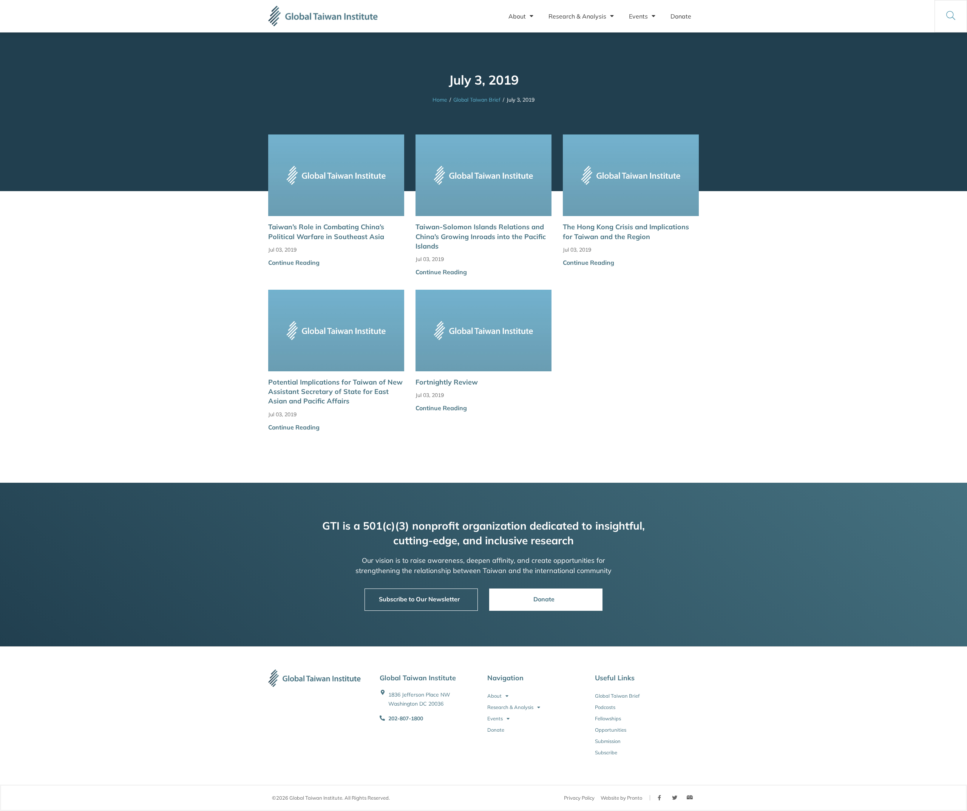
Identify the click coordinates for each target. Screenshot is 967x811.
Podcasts (605, 707)
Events (638, 16)
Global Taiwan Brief (476, 99)
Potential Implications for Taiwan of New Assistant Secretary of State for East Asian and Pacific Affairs (335, 391)
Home (440, 99)
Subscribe (606, 752)
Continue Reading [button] (294, 263)
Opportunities (610, 730)
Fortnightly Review (447, 382)
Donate (680, 16)
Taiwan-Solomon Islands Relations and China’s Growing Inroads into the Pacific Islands (481, 236)
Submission (608, 741)
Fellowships (608, 718)
